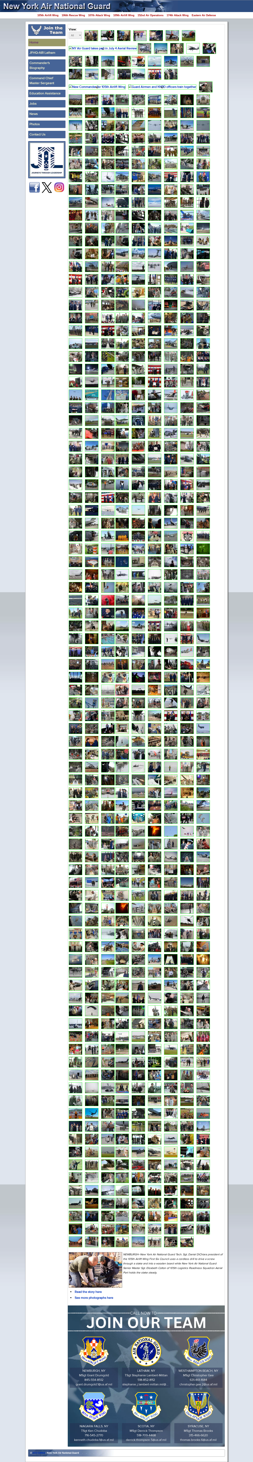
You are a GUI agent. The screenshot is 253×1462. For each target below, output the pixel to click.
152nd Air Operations (150, 15)
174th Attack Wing (178, 15)
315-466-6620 (198, 1435)
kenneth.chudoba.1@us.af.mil (94, 1440)
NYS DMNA (39, 1453)
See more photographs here (94, 1298)
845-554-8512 (93, 1380)
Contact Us (37, 134)
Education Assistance (45, 93)
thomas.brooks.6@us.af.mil (198, 1440)
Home (34, 42)
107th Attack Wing (99, 15)
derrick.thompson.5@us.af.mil (146, 1440)
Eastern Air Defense (204, 15)
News (33, 114)
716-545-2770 (94, 1435)
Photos (34, 124)
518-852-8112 (146, 1380)
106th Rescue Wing (73, 15)
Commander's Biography (39, 65)
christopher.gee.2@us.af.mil (198, 1384)
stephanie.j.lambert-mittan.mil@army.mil (146, 1384)
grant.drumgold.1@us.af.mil (94, 1384)
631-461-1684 (198, 1380)
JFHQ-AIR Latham (42, 53)
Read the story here (88, 1292)
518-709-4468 (146, 1435)
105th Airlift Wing (48, 15)
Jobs (33, 103)
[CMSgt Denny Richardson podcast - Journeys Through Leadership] (47, 159)
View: (73, 29)
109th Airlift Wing (123, 15)
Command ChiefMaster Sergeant (41, 80)
